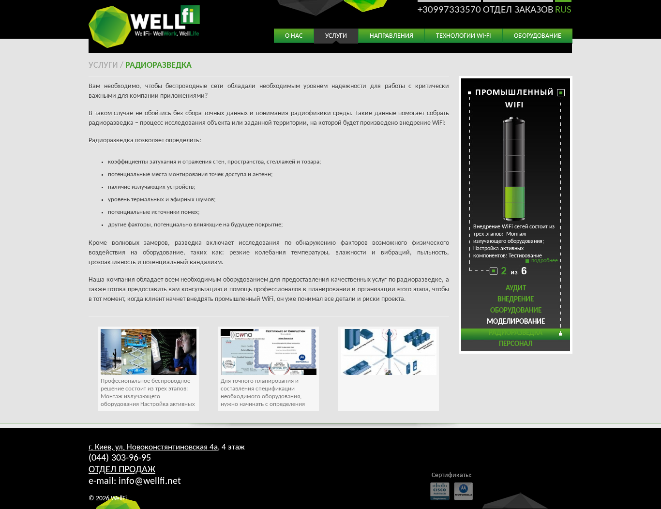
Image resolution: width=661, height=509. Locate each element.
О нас (293, 36)
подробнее (544, 261)
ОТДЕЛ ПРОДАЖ (122, 470)
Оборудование (537, 36)
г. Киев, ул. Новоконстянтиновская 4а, (154, 447)
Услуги (336, 36)
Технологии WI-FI (463, 36)
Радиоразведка (158, 65)
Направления (391, 36)
